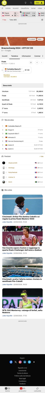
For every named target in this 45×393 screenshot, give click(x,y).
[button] (31, 3)
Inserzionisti (22, 370)
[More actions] (42, 56)
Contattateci (22, 381)
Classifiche (25, 8)
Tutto (13, 20)
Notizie (8, 8)
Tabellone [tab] (14, 56)
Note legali (22, 378)
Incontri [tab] (4, 56)
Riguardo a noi (22, 368)
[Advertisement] (22, 30)
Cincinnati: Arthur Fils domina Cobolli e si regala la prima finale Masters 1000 (21, 218)
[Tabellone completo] (31, 62)
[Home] (2, 8)
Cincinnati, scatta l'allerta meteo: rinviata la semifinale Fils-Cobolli (22, 280)
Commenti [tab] (38, 56)
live (4, 20)
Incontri (16, 8)
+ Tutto (41, 156)
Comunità (37, 391)
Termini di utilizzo (22, 373)
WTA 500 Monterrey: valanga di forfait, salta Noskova (22, 311)
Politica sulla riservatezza (22, 376)
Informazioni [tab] (26, 56)
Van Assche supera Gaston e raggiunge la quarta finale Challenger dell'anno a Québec (22, 249)
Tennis (7, 391)
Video (40, 8)
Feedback (22, 384)
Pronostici (22, 391)
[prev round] (37, 62)
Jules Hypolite (7, 222)
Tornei (33, 8)
